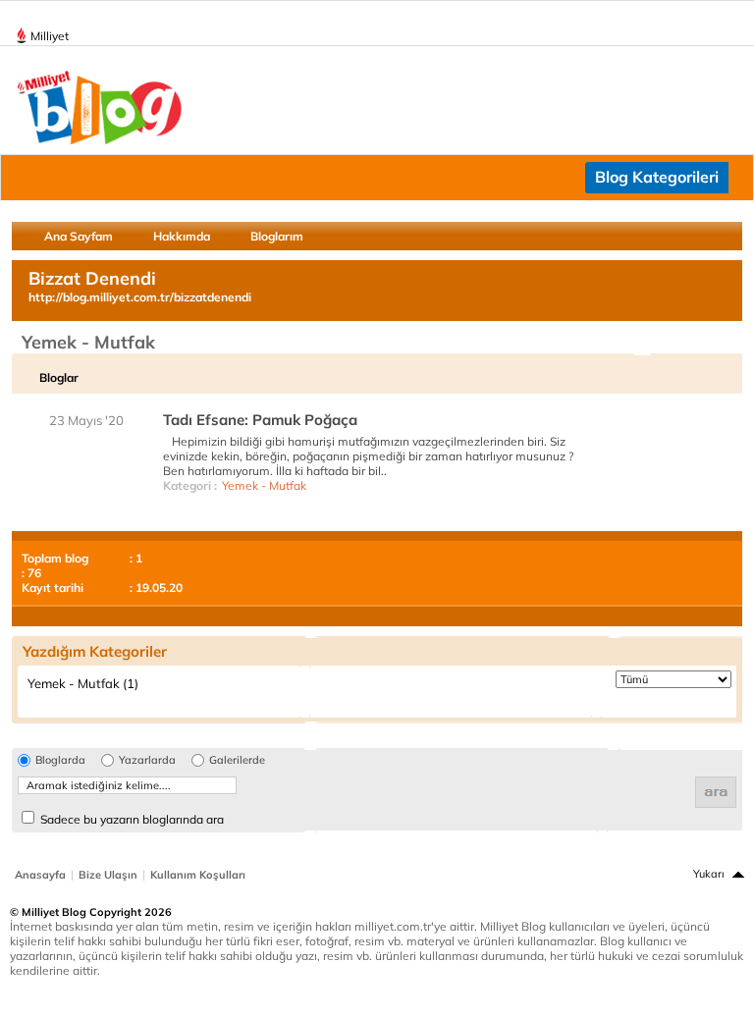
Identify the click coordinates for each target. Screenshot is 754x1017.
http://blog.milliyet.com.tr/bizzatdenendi (139, 297)
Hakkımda (181, 236)
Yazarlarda (147, 760)
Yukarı (709, 874)
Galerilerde (237, 760)
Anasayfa (40, 875)
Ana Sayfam (78, 236)
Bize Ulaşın (108, 875)
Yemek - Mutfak (264, 485)
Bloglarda (60, 760)
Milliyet (49, 35)
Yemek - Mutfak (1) (82, 683)
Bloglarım (276, 236)
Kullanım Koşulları (197, 875)
